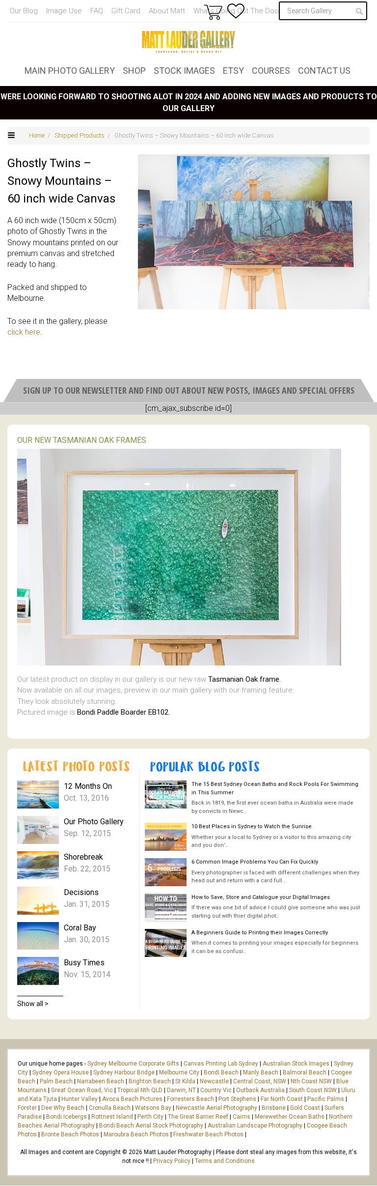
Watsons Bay (153, 1107)
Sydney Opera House (60, 1072)
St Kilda (185, 1081)
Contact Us (324, 70)
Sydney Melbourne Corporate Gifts (134, 1063)
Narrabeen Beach (100, 1081)
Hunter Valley (79, 1099)
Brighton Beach (150, 1081)
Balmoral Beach (304, 1072)
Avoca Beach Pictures (132, 1099)
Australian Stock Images (296, 1063)
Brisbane (274, 1107)
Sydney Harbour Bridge (124, 1072)
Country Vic (216, 1090)
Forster (27, 1107)
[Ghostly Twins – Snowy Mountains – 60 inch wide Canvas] (254, 231)
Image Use (64, 10)
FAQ (96, 10)
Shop (134, 70)
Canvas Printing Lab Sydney (221, 1063)
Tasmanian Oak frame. (244, 679)
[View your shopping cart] (213, 12)
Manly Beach (260, 1072)
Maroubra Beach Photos (136, 1134)
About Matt (167, 10)
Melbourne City (179, 1072)
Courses (271, 70)
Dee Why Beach (62, 1107)
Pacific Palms (325, 1099)
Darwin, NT (181, 1090)
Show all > (33, 1004)
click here (23, 332)
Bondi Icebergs (66, 1116)
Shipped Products (79, 135)
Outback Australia (260, 1090)
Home (37, 135)
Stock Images (184, 70)
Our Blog (24, 10)
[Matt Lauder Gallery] (188, 41)
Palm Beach (56, 1081)
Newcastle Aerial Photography (216, 1107)
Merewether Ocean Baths (289, 1116)
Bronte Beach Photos (70, 1134)
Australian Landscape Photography (255, 1125)
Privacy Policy (171, 1160)
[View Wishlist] (235, 11)
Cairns (241, 1116)
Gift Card (125, 10)
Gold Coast (305, 1107)
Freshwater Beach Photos (208, 1134)
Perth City (150, 1116)
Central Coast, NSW (259, 1081)
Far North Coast (282, 1099)
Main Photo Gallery (70, 70)
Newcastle (214, 1081)
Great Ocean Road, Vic (82, 1090)
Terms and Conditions (225, 1160)
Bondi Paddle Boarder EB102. (123, 712)
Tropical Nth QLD (139, 1090)
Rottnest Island (112, 1116)
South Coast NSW (313, 1090)
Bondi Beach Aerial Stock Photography (151, 1125)
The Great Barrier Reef (198, 1116)
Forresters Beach (190, 1099)
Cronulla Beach (110, 1107)
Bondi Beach (221, 1072)
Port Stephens (237, 1099)
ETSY (233, 70)
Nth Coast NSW (311, 1081)
